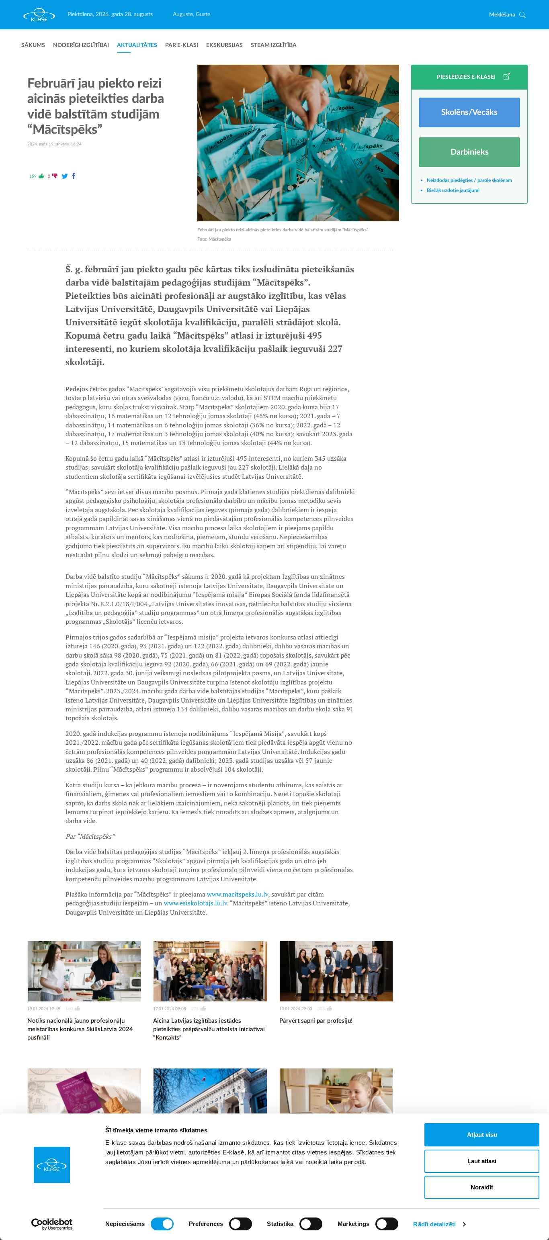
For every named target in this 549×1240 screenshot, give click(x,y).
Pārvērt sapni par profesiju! (315, 1021)
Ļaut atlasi (481, 1161)
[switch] (240, 1224)
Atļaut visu (482, 1134)
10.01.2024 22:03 (295, 1009)
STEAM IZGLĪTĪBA (274, 45)
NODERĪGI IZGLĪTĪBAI (81, 45)
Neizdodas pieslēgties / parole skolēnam (469, 180)
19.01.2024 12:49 (43, 1009)
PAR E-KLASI (181, 45)
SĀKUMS (33, 45)
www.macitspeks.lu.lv (237, 894)
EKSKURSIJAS (224, 45)
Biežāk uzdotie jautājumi (453, 190)
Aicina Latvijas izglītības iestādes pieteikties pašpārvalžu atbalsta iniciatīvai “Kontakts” (209, 1029)
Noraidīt (482, 1187)
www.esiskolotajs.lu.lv (195, 903)
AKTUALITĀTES (137, 45)
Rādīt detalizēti (434, 1224)
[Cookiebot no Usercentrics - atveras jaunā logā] (52, 1224)
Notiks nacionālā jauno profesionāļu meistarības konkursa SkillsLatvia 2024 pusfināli (80, 1029)
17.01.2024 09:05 (169, 1009)
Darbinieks (470, 152)
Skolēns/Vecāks (469, 112)
